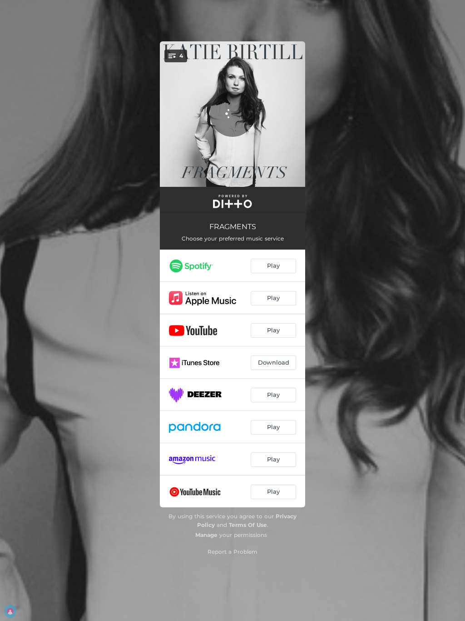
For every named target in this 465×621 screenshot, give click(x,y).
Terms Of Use (248, 524)
